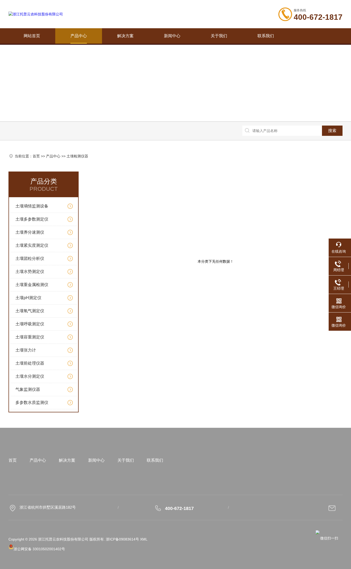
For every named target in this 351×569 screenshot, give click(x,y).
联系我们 (265, 36)
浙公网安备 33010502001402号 (39, 549)
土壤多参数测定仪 (31, 219)
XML (143, 539)
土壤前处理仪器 (29, 363)
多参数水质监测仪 (31, 402)
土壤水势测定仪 (29, 271)
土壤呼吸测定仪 (29, 324)
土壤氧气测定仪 (29, 311)
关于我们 (219, 36)
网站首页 (32, 36)
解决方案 (125, 36)
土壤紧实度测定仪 (31, 245)
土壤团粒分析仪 (29, 258)
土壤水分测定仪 (29, 376)
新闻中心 (172, 36)
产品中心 (78, 36)
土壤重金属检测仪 (31, 284)
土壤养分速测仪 (29, 232)
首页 (36, 156)
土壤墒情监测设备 (31, 206)
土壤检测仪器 (77, 156)
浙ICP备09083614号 (122, 539)
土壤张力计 (25, 350)
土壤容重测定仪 (29, 337)
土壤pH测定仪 (28, 298)
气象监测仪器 (27, 389)
